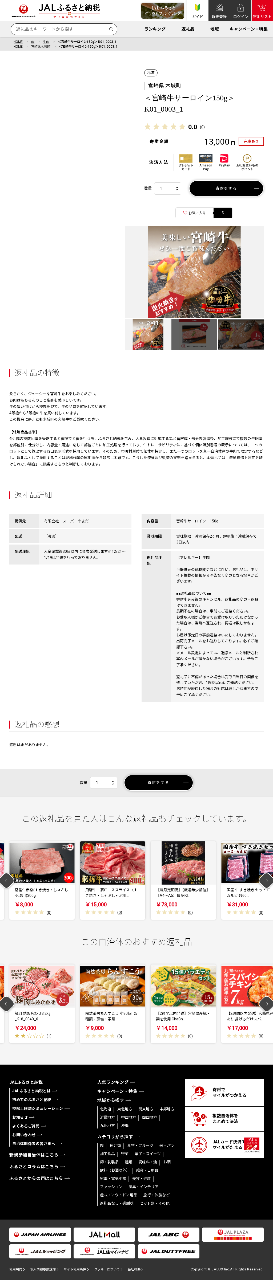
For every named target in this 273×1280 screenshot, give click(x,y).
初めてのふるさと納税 (31, 1100)
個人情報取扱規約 (43, 1269)
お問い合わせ (24, 1135)
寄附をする (226, 188)
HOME (18, 42)
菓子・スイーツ (148, 1154)
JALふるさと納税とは (31, 1091)
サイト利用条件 (75, 1269)
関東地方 (145, 1109)
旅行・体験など (156, 1195)
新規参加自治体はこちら (34, 1155)
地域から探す (110, 1100)
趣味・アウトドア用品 (118, 1195)
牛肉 (46, 42)
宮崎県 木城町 (164, 86)
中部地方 (166, 1109)
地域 (214, 29)
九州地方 (107, 1125)
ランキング (155, 29)
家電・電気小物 (113, 1178)
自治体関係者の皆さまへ (33, 1144)
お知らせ (20, 1117)
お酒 (167, 1162)
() (202, 127)
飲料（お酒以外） (115, 1170)
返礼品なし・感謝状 (117, 1203)
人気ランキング (113, 1082)
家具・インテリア (143, 1187)
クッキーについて (107, 1269)
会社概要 (134, 1269)
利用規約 (15, 1269)
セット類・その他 (155, 1203)
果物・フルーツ (140, 1145)
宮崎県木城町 (40, 46)
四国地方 (149, 1117)
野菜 (125, 1154)
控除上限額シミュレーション (37, 1108)
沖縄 (125, 1125)
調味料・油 (147, 1162)
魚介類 (115, 1145)
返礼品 (188, 29)
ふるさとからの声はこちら (36, 1178)
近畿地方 (107, 1117)
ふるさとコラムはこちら (34, 1166)
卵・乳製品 (109, 1162)
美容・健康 (141, 1178)
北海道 (105, 1109)
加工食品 (107, 1154)
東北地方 (124, 1109)
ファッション (111, 1187)
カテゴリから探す (115, 1136)
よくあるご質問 (26, 1126)
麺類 (128, 1162)
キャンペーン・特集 (249, 29)
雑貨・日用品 (147, 1170)
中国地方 (128, 1117)
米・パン (167, 1145)
